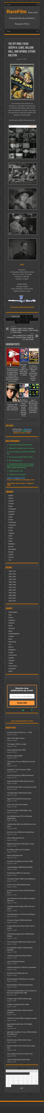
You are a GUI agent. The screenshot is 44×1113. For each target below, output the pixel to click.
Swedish (11, 514)
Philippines (12, 650)
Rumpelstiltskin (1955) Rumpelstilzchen (20, 985)
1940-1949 (12, 579)
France (10, 617)
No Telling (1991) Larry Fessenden (18, 850)
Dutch (10, 536)
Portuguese (12, 509)
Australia (11, 623)
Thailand (11, 660)
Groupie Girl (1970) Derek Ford (17, 973)
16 (36, 1078)
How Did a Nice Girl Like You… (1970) (19, 732)
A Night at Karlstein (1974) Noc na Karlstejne (21, 967)
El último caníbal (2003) (14, 756)
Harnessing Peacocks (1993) (16, 750)
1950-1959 (12, 582)
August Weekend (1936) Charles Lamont (20, 781)
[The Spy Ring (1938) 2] (22, 224)
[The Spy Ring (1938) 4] (22, 173)
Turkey (10, 663)
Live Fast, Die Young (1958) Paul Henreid (20, 775)
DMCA (10, 671)
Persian (10, 557)
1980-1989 (12, 590)
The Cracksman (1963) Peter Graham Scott (21, 942)
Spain (10, 639)
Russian (10, 552)
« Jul (21, 1088)
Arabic (10, 530)
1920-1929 (12, 574)
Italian (10, 506)
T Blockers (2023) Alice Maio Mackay (19, 956)
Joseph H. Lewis (32, 319)
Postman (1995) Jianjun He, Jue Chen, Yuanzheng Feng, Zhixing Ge (12, 407)
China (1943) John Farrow (15, 838)
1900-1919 (12, 571)
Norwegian (12, 549)
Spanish (11, 501)
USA (17, 322)
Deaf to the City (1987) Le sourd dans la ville (21, 787)
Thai (9, 560)
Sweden (11, 658)
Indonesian (12, 522)
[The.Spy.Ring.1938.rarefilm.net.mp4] (22, 142)
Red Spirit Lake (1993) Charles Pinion (19, 1040)
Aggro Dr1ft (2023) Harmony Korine (19, 799)
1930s (23, 316)
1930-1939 (12, 577)
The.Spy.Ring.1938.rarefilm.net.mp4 (22, 307)
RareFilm (17, 11)
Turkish (10, 554)
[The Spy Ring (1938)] (22, 82)
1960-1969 (12, 585)
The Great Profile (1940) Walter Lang (19, 810)
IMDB (22, 264)
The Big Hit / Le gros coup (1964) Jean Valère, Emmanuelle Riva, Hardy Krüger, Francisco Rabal (33, 373)
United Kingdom (13, 633)
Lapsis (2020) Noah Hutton (16, 961)
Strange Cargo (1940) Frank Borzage (19, 999)
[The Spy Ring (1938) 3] (22, 199)
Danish (10, 520)
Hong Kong (12, 642)
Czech (10, 538)
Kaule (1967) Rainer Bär (15, 855)
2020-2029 (12, 601)
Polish (10, 541)
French (10, 498)
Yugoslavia (12, 668)
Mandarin (11, 544)
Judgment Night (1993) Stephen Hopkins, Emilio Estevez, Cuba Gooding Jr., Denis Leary (24, 329)
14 (27, 1078)
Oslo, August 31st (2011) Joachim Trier (20, 1054)
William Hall (24, 322)
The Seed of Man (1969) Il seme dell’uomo (21, 879)
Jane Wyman (22, 319)
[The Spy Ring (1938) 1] (22, 249)
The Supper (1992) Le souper (17, 744)
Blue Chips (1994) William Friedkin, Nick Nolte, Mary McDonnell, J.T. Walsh (23, 370)
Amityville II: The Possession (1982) (19, 769)
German (11, 503)
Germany (11, 628)
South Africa (12, 655)
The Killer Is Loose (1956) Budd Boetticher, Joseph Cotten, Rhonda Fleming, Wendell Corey (23, 408)
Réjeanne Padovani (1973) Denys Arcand (20, 844)
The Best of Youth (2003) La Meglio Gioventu (22, 1018)
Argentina (11, 620)
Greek (10, 517)
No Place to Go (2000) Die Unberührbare (20, 832)
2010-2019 (12, 598)
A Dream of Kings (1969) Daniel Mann (19, 920)
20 (23, 1081)
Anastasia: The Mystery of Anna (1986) (20, 861)
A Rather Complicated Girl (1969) (18, 1004)
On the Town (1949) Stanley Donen (18, 885)
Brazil (10, 625)
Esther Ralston (11, 319)
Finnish (10, 528)
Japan (10, 631)
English (10, 495)
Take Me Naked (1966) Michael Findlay (20, 867)
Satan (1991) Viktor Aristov (16, 738)
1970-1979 (12, 587)
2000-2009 (12, 595)
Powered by (16, 710)
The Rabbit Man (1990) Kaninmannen (19, 793)
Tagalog (11, 533)
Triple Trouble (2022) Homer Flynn (18, 1059)
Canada (11, 636)
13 (23, 1078)
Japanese (11, 511)
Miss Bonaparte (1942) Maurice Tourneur (20, 979)
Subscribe (22, 703)
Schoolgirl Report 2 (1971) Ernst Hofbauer (21, 914)
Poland (10, 652)
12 (18, 1078)
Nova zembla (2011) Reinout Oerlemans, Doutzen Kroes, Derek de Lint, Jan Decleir (20, 336)
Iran (9, 644)
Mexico (10, 647)
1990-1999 (12, 593)
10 (8, 1078)
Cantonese (12, 525)
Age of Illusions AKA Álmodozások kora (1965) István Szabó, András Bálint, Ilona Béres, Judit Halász (33, 406)
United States (12, 612)
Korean (10, 546)
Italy (9, 615)
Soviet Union (12, 666)
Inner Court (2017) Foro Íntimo (17, 804)
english (29, 316)
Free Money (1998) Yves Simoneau (18, 873)
